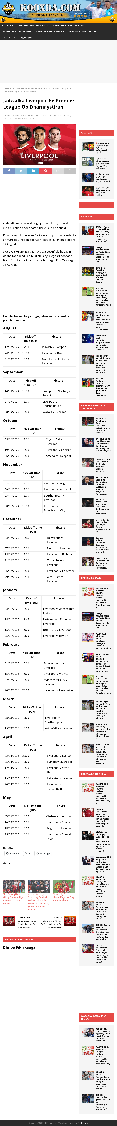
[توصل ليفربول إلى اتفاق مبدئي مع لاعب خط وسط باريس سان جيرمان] (88, 177)
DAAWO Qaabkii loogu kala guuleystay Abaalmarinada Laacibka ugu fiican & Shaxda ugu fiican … (103, 864)
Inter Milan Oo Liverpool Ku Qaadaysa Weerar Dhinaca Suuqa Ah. (103, 526)
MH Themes (83, 1123)
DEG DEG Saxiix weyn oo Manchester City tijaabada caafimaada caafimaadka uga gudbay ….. (103, 932)
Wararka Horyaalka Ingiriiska (68, 25)
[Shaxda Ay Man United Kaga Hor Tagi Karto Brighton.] (64, 886)
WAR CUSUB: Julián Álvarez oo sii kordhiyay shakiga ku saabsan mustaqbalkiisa (103, 641)
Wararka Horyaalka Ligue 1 (83, 31)
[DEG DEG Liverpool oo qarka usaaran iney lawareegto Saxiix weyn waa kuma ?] (88, 1098)
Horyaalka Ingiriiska (93, 773)
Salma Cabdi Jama (31, 115)
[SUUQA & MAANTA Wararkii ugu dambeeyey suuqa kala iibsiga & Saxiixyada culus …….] (88, 905)
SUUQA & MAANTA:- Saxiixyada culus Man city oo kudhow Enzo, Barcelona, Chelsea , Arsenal (102, 886)
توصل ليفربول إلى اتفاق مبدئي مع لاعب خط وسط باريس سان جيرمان (103, 178)
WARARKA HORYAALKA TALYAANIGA (93, 407)
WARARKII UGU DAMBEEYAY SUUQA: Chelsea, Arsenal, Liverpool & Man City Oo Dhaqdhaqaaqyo (103, 598)
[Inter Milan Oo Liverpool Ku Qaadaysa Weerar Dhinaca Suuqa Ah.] (88, 523)
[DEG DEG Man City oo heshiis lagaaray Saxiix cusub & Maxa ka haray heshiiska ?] (88, 1032)
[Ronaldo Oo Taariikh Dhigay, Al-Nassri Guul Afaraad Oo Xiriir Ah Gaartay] (88, 271)
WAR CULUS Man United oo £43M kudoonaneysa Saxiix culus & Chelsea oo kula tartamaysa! (103, 321)
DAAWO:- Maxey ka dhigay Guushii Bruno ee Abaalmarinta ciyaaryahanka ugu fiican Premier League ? (103, 841)
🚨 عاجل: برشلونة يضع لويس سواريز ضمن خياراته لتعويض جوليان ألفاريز (102, 148)
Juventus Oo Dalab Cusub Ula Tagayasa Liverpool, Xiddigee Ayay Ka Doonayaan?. (102, 506)
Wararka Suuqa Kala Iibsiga (16, 31)
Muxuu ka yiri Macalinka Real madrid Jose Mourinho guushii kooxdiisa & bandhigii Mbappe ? (103, 364)
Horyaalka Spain (91, 578)
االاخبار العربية (26, 37)
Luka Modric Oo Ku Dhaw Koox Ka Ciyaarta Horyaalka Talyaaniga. (103, 563)
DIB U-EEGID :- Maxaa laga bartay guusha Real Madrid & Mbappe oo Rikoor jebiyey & (103, 731)
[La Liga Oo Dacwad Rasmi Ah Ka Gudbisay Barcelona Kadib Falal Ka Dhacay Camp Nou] (88, 250)
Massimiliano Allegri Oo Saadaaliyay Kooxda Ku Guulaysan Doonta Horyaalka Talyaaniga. (102, 485)
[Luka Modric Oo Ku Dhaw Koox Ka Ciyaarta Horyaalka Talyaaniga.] (88, 561)
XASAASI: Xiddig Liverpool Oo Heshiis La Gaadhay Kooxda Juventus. (103, 465)
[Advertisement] (58, 61)
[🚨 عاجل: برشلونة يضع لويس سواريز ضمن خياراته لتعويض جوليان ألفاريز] (88, 146)
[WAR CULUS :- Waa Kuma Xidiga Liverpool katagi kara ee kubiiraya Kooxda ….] (88, 421)
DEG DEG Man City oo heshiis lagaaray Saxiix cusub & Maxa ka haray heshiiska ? (103, 1035)
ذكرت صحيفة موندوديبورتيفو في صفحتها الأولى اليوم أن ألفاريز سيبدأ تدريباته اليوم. (103, 163)
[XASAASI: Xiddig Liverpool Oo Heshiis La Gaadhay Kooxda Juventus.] (88, 462)
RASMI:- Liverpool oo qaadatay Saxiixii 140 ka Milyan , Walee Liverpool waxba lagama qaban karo (103, 817)
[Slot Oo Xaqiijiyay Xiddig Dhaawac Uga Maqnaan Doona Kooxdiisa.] (14, 886)
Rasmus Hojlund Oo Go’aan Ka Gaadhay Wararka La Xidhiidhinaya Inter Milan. (102, 545)
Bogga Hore (8, 25)
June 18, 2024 (13, 115)
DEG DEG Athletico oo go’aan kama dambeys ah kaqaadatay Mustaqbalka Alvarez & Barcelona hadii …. (103, 298)
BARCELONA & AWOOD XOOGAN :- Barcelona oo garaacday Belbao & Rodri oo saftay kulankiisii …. (103, 662)
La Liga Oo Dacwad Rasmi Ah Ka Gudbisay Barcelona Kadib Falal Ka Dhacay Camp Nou (103, 254)
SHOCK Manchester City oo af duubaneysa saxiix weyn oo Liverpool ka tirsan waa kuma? (103, 953)
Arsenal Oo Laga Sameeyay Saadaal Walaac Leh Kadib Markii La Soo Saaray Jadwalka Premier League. (38, 902)
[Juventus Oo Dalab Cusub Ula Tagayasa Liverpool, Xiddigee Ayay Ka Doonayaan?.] (88, 502)
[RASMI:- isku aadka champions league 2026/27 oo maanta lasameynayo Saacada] (88, 338)
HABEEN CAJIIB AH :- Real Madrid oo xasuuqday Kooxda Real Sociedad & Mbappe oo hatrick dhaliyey (102, 754)
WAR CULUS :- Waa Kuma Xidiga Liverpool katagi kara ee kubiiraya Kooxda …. (103, 425)
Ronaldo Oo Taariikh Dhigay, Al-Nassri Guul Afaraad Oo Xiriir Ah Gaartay (101, 275)
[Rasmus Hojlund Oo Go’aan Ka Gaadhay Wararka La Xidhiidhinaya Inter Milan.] (88, 541)
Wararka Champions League (50, 31)
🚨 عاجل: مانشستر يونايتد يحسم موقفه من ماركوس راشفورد (103, 191)
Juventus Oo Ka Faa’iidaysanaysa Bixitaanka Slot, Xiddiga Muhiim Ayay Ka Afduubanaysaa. (103, 446)
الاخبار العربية (87, 132)
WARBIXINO (87, 216)
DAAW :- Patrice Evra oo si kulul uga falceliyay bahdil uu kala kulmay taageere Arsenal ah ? (103, 234)
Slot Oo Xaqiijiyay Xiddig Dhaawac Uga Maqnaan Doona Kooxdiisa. (13, 899)
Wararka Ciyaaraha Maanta (33, 25)
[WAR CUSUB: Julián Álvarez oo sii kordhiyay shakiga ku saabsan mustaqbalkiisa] (88, 637)
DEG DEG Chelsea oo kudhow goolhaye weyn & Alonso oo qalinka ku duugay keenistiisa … (103, 387)
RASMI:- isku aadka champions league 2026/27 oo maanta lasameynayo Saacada (103, 342)
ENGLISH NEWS (9, 37)
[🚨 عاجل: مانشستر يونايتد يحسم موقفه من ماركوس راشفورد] (88, 191)
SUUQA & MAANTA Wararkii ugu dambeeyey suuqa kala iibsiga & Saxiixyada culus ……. (102, 910)
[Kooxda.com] (58, 20)
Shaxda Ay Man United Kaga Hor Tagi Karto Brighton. (63, 897)
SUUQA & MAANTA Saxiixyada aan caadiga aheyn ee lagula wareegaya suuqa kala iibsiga (103, 1080)
